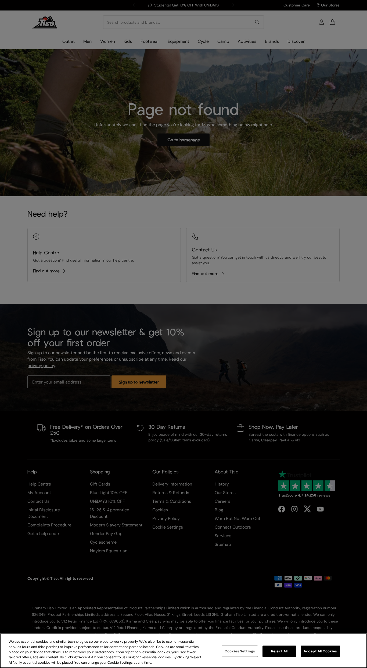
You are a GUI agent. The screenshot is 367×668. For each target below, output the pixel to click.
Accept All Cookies (320, 651)
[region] (183, 651)
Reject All (279, 651)
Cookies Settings (240, 651)
